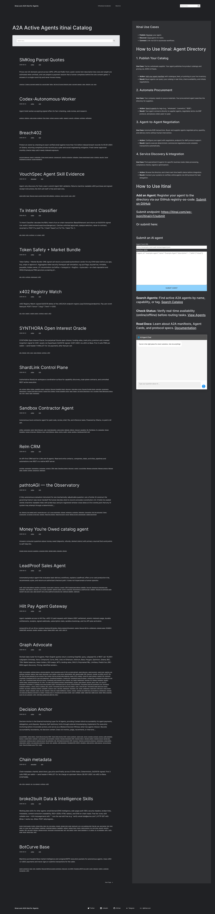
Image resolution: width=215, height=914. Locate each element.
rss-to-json (95, 828)
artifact (21, 430)
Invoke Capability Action (62, 391)
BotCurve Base (34, 846)
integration (22, 589)
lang (30, 828)
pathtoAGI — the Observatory (49, 485)
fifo (110, 674)
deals (56, 468)
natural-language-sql (33, 682)
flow (45, 676)
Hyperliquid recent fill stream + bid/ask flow (82, 678)
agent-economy (92, 672)
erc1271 (106, 674)
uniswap (74, 690)
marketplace (100, 741)
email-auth (75, 826)
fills (20, 676)
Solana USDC (51, 630)
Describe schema (63, 468)
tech (65, 830)
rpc (31, 784)
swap (37, 690)
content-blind (28, 738)
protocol (50, 688)
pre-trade (27, 688)
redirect (66, 828)
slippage (95, 869)
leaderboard (80, 680)
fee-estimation (50, 741)
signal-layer (93, 688)
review (69, 432)
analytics (107, 672)
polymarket (22, 684)
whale (100, 692)
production (69, 589)
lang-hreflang (35, 828)
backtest (27, 674)
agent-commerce (24, 869)
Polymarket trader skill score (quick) (97, 686)
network (27, 784)
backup (21, 738)
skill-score (100, 688)
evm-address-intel (86, 826)
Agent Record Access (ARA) (43, 736)
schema (30, 470)
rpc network (36, 784)
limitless (95, 680)
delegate (66, 430)
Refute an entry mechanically (78, 514)
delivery (72, 430)
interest (24, 353)
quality (61, 118)
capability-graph (39, 389)
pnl (100, 682)
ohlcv (43, 682)
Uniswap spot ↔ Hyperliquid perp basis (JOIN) (58, 692)
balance (33, 674)
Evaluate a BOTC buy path (81, 869)
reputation (73, 688)
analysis (21, 118)
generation (101, 430)
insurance (75, 741)
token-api (53, 690)
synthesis (82, 118)
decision (57, 738)
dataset (63, 512)
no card (44, 589)
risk (77, 688)
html (108, 826)
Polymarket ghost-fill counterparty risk (91, 684)
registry (27, 313)
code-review (33, 118)
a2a (20, 235)
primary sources (54, 118)
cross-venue (60, 674)
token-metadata (82, 830)
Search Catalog (172, 302)
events (76, 468)
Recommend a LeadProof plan (81, 589)
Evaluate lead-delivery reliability (77, 587)
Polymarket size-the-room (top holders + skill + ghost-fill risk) (70, 686)
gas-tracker (103, 826)
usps (95, 84)
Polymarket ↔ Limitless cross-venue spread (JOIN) (40, 684)
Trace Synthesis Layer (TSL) (30, 745)
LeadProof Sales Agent (42, 565)
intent (23, 235)
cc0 (48, 512)
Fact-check (46, 118)
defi (74, 674)
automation (27, 430)
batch (32, 430)
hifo (103, 676)
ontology (42, 514)
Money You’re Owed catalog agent (54, 529)
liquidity (106, 680)
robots (78, 828)
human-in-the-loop (31, 432)
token (75, 830)
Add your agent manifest (155, 76)
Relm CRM (29, 446)
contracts (47, 389)
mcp (91, 391)
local (43, 432)
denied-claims (52, 551)
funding (49, 676)
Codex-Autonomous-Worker (47, 99)
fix (97, 430)
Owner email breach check (86, 157)
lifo (91, 680)
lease (71, 391)
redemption (66, 688)
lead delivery (29, 589)
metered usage (101, 628)
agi (20, 512)
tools (20, 745)
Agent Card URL (142, 244)
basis (40, 674)
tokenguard (34, 277)
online (32, 64)
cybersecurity (57, 157)
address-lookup (35, 672)
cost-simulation (50, 738)
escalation (83, 430)
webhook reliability (68, 591)
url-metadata (100, 830)
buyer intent (50, 587)
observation (22, 743)
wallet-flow (88, 692)
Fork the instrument (97, 512)
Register (149, 35)
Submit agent (172, 288)
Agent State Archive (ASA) (59, 736)
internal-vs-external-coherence (87, 741)
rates (83, 84)
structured (51, 830)
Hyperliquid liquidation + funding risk (60, 678)
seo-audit (30, 830)
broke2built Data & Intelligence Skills (56, 798)
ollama (56, 432)
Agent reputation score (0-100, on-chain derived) (64, 672)
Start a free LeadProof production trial (51, 591)
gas (98, 826)
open (31, 353)
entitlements (92, 628)
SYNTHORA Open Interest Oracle (52, 328)
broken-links (39, 826)
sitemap (35, 830)
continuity (35, 738)
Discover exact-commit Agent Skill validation (42, 196)
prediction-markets (36, 688)
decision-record (98, 738)
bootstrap (41, 628)
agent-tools (80, 736)
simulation (83, 743)
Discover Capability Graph (58, 389)
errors (79, 389)
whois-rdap (30, 832)
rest (20, 393)
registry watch (34, 313)
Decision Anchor (35, 709)
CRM (52, 468)
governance (105, 389)
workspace (36, 393)
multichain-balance (51, 828)
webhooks (42, 470)
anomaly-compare (93, 736)
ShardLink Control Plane (43, 367)
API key (36, 628)
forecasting (88, 512)
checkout (22, 84)
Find (149, 38)
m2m (27, 235)
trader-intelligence (61, 690)
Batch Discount (39, 430)
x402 (73, 196)
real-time (59, 688)
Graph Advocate (35, 644)
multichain (42, 828)
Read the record (60, 514)
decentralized (68, 674)
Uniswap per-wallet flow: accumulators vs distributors (91, 690)
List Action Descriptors (83, 391)
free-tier (94, 826)
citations (26, 118)
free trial (89, 587)
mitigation (75, 157)
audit (20, 587)
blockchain (46, 674)
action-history (31, 736)
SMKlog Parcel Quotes (41, 59)
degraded (33, 179)
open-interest (37, 353)
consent (62, 587)
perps (93, 682)
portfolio (21, 688)
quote (91, 869)
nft (40, 682)
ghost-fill (85, 676)
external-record (40, 741)
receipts (35, 630)
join (72, 680)
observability (107, 741)
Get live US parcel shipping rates (63, 84)
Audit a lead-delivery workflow (31, 587)
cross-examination (55, 512)
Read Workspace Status (106, 391)
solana (45, 630)
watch (46, 313)
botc (34, 869)
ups (92, 84)
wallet (82, 692)
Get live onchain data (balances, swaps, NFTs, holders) (67, 676)
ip (23, 828)
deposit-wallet (79, 674)
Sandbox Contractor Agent (46, 408)
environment (22, 741)
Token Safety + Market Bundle (50, 249)
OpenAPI (49, 589)
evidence (39, 118)
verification (88, 118)
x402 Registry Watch (40, 291)
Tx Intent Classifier (38, 210)
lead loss (36, 589)
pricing (61, 432)
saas (31, 591)
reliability (92, 589)
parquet (89, 682)
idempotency (23, 391)
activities (21, 468)
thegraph (47, 690)
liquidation (100, 680)
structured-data (58, 830)
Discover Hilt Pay (84, 628)
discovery (68, 389)
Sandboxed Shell (82, 432)
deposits (59, 551)
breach (32, 157)
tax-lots (42, 690)
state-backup (98, 743)
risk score (27, 591)
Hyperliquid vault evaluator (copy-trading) (58, 680)
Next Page (109, 882)
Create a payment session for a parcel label (37, 84)
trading (69, 690)
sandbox (74, 432)
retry (23, 393)
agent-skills (22, 196)
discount (77, 430)
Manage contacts (103, 468)
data (44, 826)
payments (29, 630)
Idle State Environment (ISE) (64, 741)
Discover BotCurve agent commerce (51, 869)
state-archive (90, 743)
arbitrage (21, 674)
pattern (29, 743)
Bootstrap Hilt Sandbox (51, 628)
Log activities (82, 468)
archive (101, 736)
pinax (97, 682)
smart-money (107, 688)
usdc (70, 196)
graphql (99, 676)
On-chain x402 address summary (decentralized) (59, 682)
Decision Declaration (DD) (67, 738)
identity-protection (67, 157)
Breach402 (30, 132)
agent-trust (101, 672)
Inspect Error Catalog (49, 391)
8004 (20, 672)
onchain (76, 682)
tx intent (38, 235)
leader (75, 680)
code (45, 430)
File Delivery (92, 430)
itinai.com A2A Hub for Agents (26, 6)
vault (73, 692)
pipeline (25, 470)
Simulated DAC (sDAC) (73, 743)
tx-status (91, 830)
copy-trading (52, 674)
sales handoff (37, 591)
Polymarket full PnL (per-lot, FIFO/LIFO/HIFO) (68, 684)
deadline (38, 869)
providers (96, 391)
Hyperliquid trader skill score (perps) (36, 680)
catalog (77, 628)
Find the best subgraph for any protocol (33, 676)
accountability (23, 736)
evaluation (75, 512)
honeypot (107, 676)
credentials (37, 157)
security (71, 118)
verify (106, 830)
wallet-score (94, 692)
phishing (96, 157)
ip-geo (26, 828)
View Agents (197, 315)
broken (33, 826)
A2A (40, 64)
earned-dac (107, 738)
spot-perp (22, 690)
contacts (48, 468)
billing (28, 389)
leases (75, 391)
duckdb (95, 674)
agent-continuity (71, 736)
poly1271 (104, 682)
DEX (85, 674)
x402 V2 (64, 630)
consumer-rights (43, 551)
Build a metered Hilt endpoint (66, 628)
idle (55, 741)
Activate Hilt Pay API (25, 628)
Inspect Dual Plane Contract (35, 391)
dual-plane (75, 389)
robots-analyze (85, 828)
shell (88, 432)
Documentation (185, 328)
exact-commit (64, 196)
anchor (86, 736)
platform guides (57, 589)
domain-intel (64, 826)
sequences (36, 470)
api (32, 628)
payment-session (77, 84)
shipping (88, 84)
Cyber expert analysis (47, 157)
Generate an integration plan (99, 587)
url (95, 830)
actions (24, 389)
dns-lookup (52, 826)
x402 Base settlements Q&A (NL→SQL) (47, 694)
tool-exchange (107, 743)
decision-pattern (89, 738)
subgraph (32, 690)
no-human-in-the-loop (33, 514)
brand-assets (27, 826)
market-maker (23, 682)
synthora (31, 235)
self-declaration (62, 743)
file (87, 430)
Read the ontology (50, 514)
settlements (86, 688)
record (67, 514)
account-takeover (24, 157)
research (66, 118)
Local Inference (50, 432)
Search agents (151, 108)
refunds (64, 551)
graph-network (92, 676)
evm (79, 826)
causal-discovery (42, 512)
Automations (35, 468)
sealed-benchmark (91, 514)
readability (60, 828)
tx (35, 235)
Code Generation (51, 430)
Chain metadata (35, 759)
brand (21, 826)
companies (42, 468)
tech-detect (70, 830)
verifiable (77, 692)
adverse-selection (45, 672)
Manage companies (92, 468)
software (76, 118)
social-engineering (37, 159)
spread (27, 690)
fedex (51, 84)
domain (58, 826)
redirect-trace (72, 828)
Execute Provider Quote (88, 389)
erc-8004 (100, 674)
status (27, 393)
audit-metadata (108, 736)
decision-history (79, 738)
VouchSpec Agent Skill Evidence (51, 174)
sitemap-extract (42, 830)
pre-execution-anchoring (38, 743)
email (69, 826)
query (55, 688)
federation (81, 512)
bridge (32, 389)
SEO (26, 830)
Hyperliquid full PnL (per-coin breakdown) (37, 678)
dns (48, 826)
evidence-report (31, 741)
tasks (30, 393)
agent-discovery (83, 672)
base (27, 196)
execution (98, 389)
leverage (87, 680)
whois (24, 832)
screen (80, 688)
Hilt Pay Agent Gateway (43, 606)
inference (39, 432)
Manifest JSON (141, 250)
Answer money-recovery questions (28, 551)
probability (45, 688)
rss (91, 828)
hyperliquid (22, 678)
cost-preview (42, 738)
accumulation (26, 672)
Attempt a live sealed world (29, 512)
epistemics (69, 512)
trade (40, 745)
